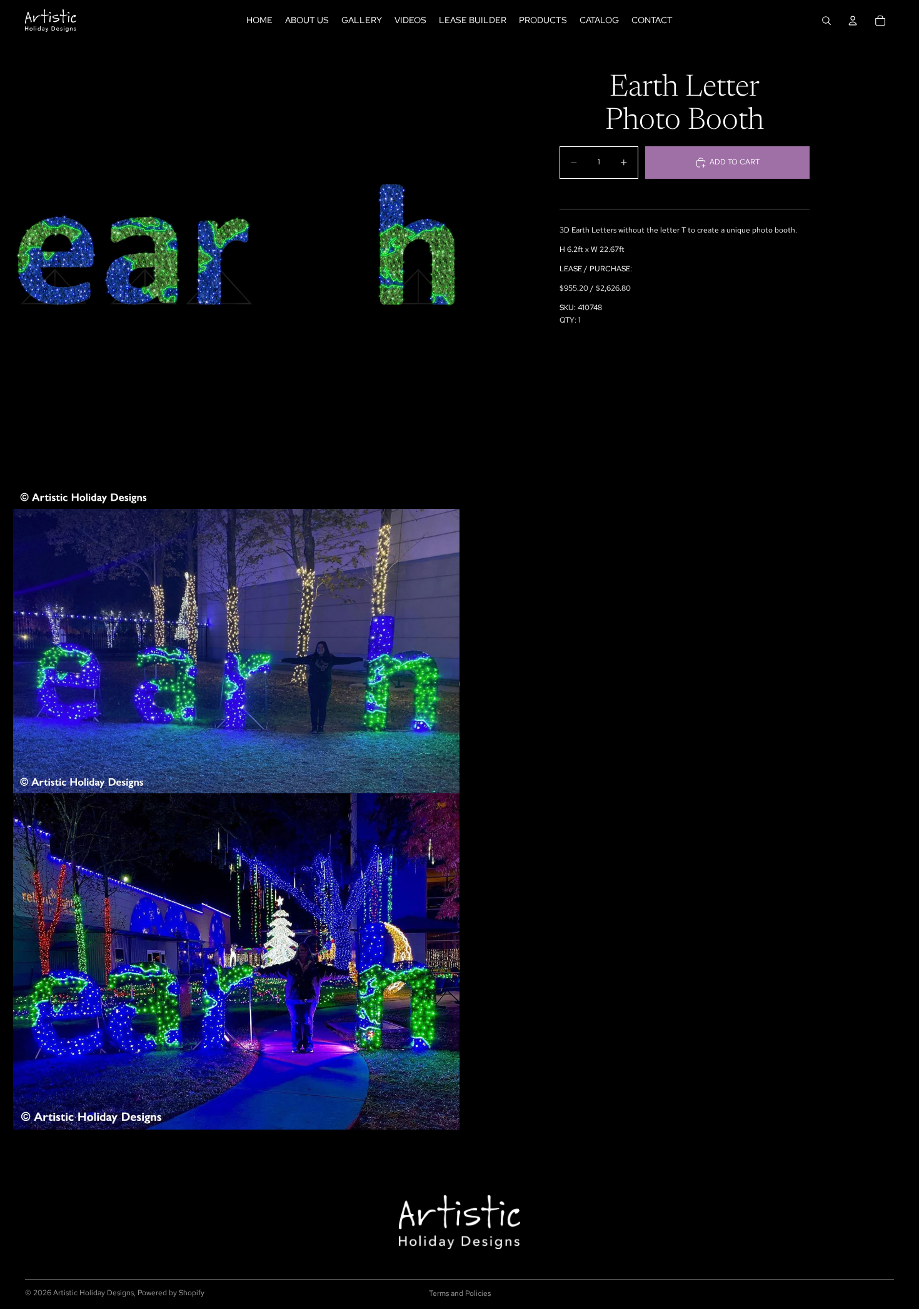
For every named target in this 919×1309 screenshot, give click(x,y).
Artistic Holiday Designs (93, 1293)
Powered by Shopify (171, 1293)
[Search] (826, 20)
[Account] (852, 20)
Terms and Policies (460, 1293)
